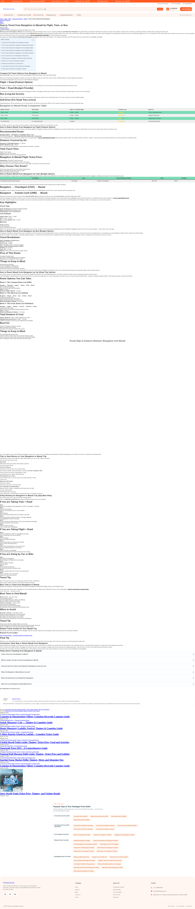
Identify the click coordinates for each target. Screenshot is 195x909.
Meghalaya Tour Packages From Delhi (124, 834)
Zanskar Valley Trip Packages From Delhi (84, 860)
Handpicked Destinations (67, 15)
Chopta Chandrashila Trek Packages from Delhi (105, 840)
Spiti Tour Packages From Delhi (82, 834)
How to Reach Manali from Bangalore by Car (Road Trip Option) (18, 53)
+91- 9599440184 (158, 887)
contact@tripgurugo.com (186, 15)
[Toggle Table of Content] (32, 40)
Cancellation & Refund (118, 887)
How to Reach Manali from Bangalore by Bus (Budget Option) (17, 50)
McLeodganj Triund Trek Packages (109, 844)
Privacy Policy (116, 894)
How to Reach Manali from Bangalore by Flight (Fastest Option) (18, 45)
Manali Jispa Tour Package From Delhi (84, 851)
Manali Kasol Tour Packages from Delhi (108, 847)
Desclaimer (116, 897)
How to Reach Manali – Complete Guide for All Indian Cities (16, 635)
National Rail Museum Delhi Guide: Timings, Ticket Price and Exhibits (35, 754)
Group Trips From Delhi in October (105, 825)
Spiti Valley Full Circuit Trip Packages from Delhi (86, 867)
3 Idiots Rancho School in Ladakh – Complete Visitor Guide (29, 734)
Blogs (79, 15)
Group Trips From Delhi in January (105, 829)
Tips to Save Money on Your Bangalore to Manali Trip (15, 55)
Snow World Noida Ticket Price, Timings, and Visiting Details (30, 793)
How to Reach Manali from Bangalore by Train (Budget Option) (17, 47)
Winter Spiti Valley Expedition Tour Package (109, 864)
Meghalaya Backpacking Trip (81, 857)
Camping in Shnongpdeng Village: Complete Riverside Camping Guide (35, 716)
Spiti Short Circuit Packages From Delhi (112, 867)
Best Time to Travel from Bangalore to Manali (13, 61)
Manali (25, 19)
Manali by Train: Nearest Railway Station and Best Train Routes (22, 711)
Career (77, 897)
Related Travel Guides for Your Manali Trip (12, 63)
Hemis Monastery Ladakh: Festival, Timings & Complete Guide (31, 728)
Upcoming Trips (9, 15)
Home (1, 19)
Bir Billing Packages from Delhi (82, 840)
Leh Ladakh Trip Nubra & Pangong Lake (84, 864)
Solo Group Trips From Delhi (118, 816)
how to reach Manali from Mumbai (40, 35)
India (9, 19)
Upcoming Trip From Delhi (80, 816)
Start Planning (186, 9)
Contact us (78, 894)
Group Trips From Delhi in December (83, 829)
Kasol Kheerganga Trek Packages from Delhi (85, 844)
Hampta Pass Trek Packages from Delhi (84, 847)
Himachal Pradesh (17, 19)
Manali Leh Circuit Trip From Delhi (119, 857)
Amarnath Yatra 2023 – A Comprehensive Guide (23, 748)
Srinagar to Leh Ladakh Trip (99, 857)
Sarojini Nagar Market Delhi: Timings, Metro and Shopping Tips (32, 760)
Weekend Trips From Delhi (25, 15)
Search (160, 9)
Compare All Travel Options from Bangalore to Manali (15, 42)
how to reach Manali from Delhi (46, 137)
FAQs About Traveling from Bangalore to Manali (14, 68)
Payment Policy (117, 889)
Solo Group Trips (39, 15)
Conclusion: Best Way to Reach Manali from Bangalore (16, 66)
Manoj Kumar (5, 28)
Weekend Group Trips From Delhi (99, 816)
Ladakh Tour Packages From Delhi (102, 834)
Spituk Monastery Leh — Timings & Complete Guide (26, 722)
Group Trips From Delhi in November (127, 825)
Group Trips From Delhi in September (83, 825)
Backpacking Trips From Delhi (82, 819)
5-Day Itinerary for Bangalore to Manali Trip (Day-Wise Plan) (17, 58)
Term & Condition (117, 892)
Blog (6, 19)
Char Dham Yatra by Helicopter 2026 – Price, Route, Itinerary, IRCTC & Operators (27, 709)
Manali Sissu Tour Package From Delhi (107, 851)
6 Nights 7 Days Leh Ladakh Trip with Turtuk (109, 860)
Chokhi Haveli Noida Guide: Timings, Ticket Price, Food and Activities (34, 742)
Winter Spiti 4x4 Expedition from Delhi (84, 871)
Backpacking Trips (51, 15)
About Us (77, 889)
